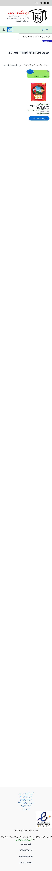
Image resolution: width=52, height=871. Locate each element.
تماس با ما (26, 808)
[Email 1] (37, 3)
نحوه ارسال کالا (26, 796)
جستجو (47, 41)
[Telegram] (44, 3)
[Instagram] (48, 3)
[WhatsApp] (41, 3)
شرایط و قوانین (26, 799)
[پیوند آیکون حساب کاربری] (4, 29)
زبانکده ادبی (18, 12)
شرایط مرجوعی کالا (26, 802)
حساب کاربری (26, 805)
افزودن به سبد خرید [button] (39, 118)
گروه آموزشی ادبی (26, 793)
